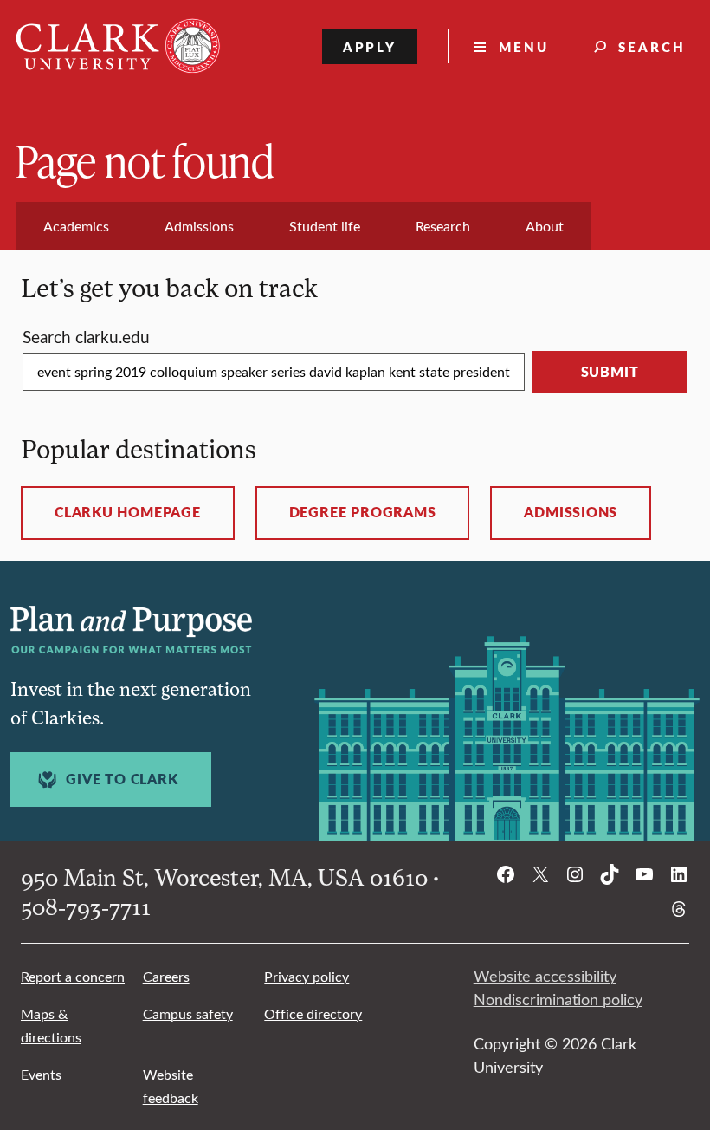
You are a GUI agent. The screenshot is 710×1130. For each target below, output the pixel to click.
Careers (166, 976)
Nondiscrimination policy (558, 999)
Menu (524, 46)
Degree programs (362, 512)
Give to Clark (122, 779)
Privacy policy (306, 976)
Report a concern (73, 976)
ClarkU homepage (128, 512)
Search (652, 46)
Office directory (313, 1013)
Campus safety (188, 1013)
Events (41, 1074)
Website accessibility (545, 975)
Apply (370, 46)
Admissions (570, 512)
